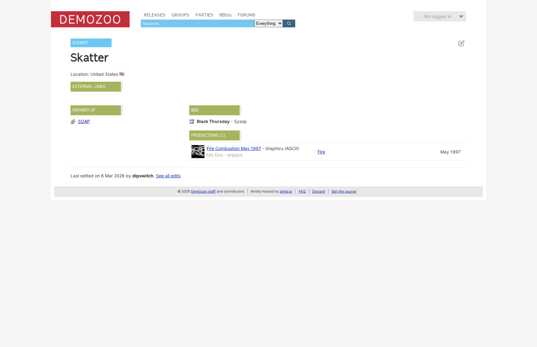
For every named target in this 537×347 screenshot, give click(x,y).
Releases (154, 15)
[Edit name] (461, 43)
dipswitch (143, 175)
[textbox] (198, 23)
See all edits (168, 175)
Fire (321, 151)
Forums (246, 15)
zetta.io (286, 191)
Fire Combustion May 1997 (234, 148)
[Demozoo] (90, 19)
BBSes (225, 15)
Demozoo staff (203, 191)
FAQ (302, 191)
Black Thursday (213, 121)
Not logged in (437, 16)
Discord (318, 191)
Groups (180, 15)
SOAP (84, 121)
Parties (204, 15)
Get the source (344, 191)
